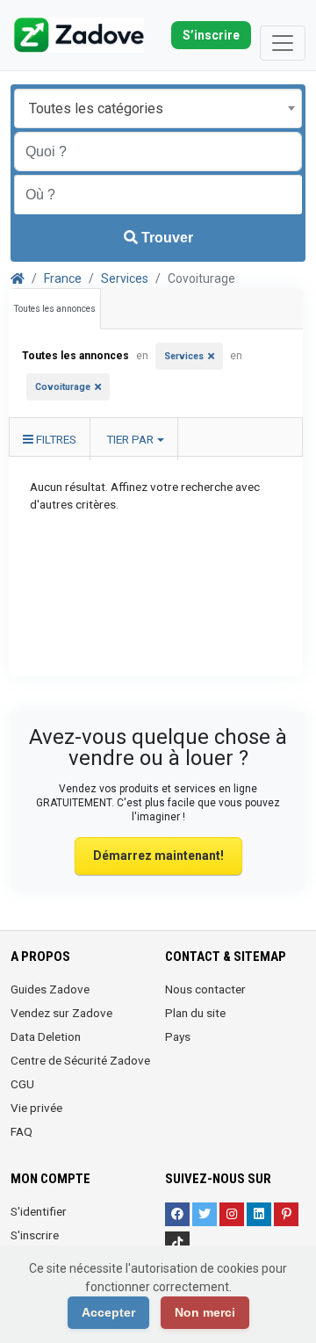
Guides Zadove (50, 989)
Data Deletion (46, 1036)
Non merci (205, 1312)
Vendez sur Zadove (61, 1013)
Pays (177, 1036)
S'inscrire (35, 1235)
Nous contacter (205, 989)
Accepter (108, 1312)
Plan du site (195, 1013)
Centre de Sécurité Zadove (80, 1060)
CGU (22, 1084)
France (63, 278)
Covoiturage (62, 387)
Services (124, 278)
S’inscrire (211, 35)
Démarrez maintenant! (158, 855)
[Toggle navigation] (282, 43)
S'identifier (39, 1211)
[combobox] (158, 108)
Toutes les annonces (55, 309)
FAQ (21, 1131)
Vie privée (36, 1108)
